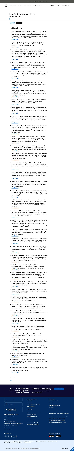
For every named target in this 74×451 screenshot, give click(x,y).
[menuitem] (12, 22)
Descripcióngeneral (13, 23)
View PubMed (15, 39)
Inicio (11, 380)
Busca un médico (13, 10)
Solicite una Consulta (14, 18)
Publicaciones (19, 22)
